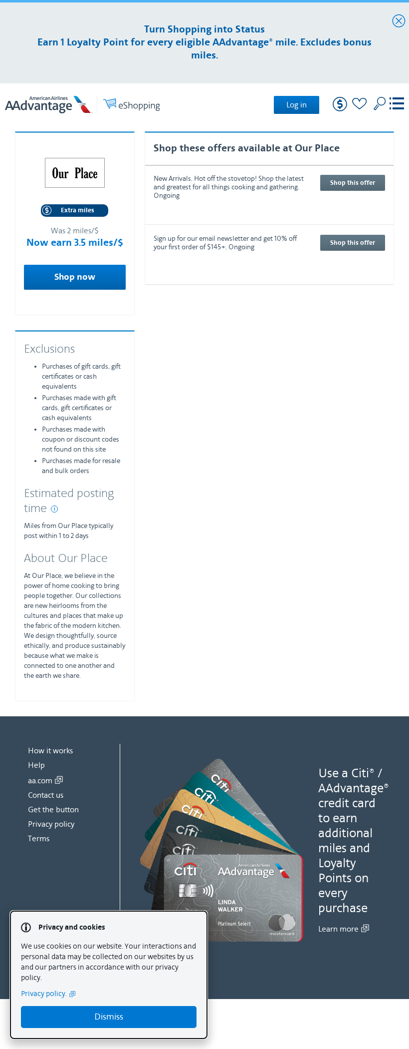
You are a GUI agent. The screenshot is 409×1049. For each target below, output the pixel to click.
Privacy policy (51, 824)
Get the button (53, 809)
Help (36, 765)
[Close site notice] (399, 21)
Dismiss (108, 1017)
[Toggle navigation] (397, 104)
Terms (38, 838)
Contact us (45, 795)
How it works (50, 750)
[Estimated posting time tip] (54, 509)
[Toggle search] (380, 103)
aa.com (40, 780)
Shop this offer (352, 183)
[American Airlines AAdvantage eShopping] (82, 104)
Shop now (74, 277)
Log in (296, 104)
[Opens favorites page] (360, 105)
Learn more (338, 929)
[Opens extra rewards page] (340, 109)
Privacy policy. (44, 994)
